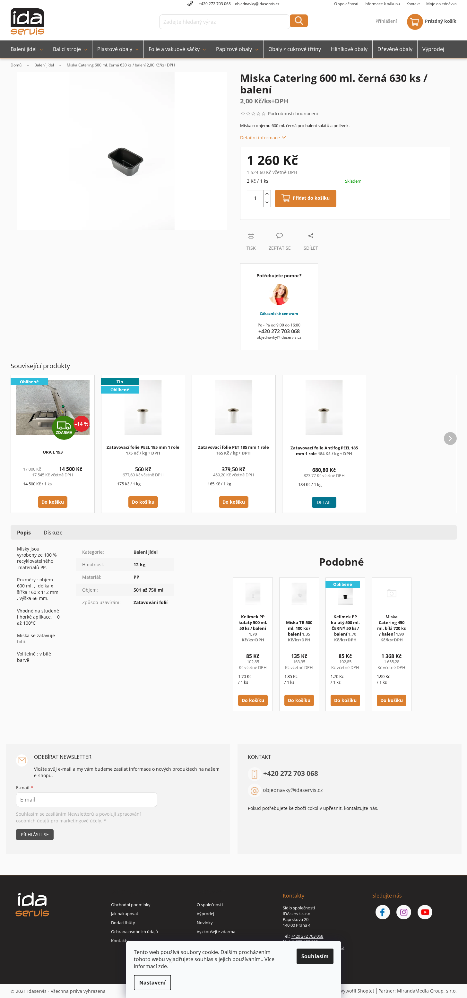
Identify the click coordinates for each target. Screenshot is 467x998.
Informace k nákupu (382, 3)
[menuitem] (27, 49)
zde (162, 966)
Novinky (205, 922)
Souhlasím (315, 956)
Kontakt (413, 3)
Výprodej (205, 913)
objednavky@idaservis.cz (293, 790)
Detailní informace (260, 138)
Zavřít (274, 229)
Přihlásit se (35, 834)
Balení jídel (146, 552)
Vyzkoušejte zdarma (216, 931)
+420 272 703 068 (290, 773)
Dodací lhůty (123, 922)
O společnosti (346, 3)
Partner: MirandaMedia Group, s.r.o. (417, 991)
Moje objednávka (441, 3)
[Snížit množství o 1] (267, 203)
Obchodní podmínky (131, 904)
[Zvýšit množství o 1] (267, 194)
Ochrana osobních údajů (134, 931)
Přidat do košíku (311, 198)
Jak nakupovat (124, 913)
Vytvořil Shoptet (357, 991)
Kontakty (120, 940)
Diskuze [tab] (53, 532)
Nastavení (152, 982)
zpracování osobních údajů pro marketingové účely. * (78, 817)
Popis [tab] (24, 532)
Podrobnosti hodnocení (293, 113)
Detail (324, 502)
